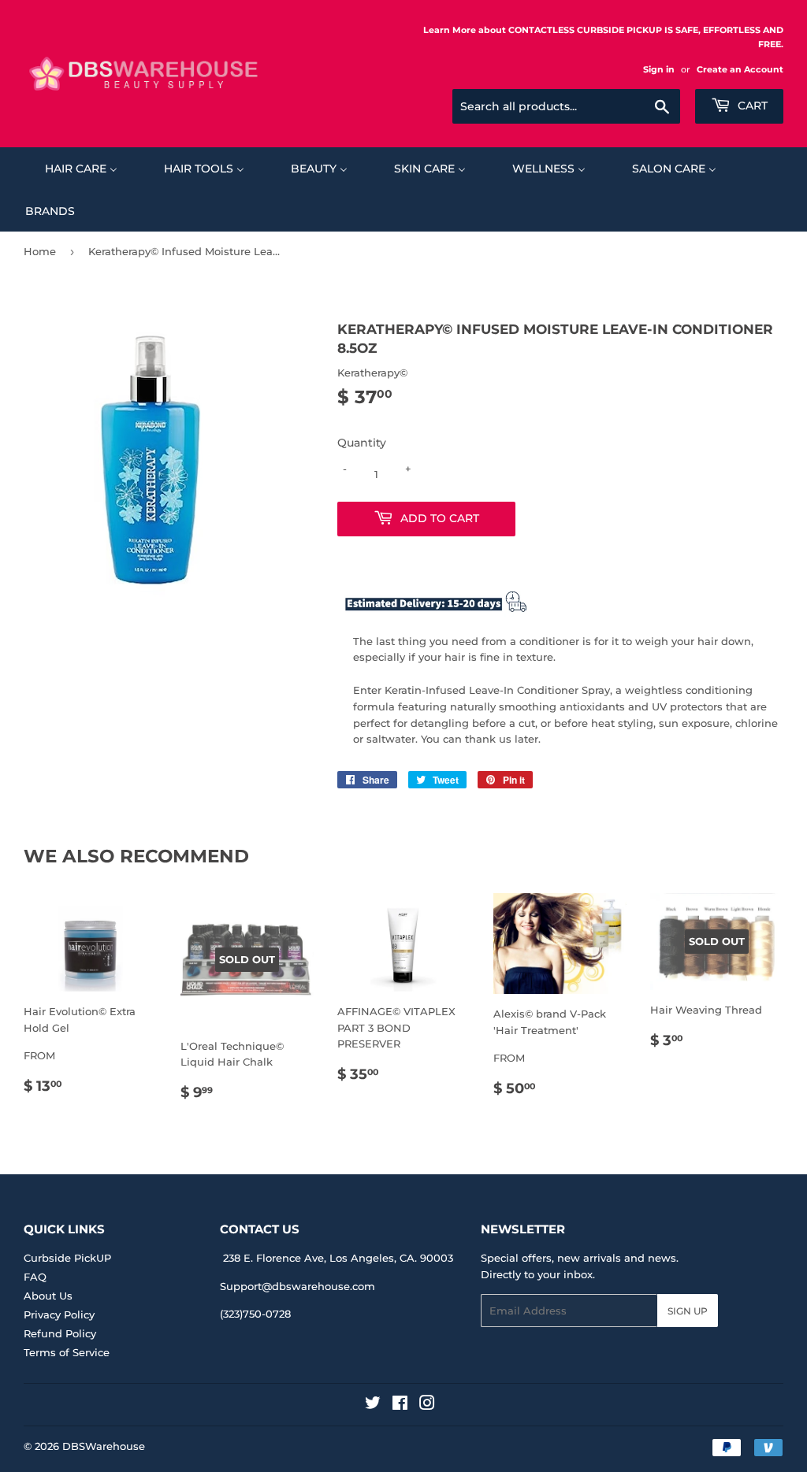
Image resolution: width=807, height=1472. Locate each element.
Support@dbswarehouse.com (297, 1286)
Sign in (659, 69)
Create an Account (740, 69)
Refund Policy (60, 1333)
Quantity (361, 443)
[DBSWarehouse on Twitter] (373, 1405)
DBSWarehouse (103, 1446)
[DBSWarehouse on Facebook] (400, 1405)
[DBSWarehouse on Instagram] (427, 1405)
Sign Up (688, 1311)
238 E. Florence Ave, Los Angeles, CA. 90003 (338, 1257)
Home (40, 251)
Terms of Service (67, 1352)
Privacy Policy (59, 1314)
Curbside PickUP (67, 1257)
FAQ (35, 1276)
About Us (48, 1295)
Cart (751, 105)
